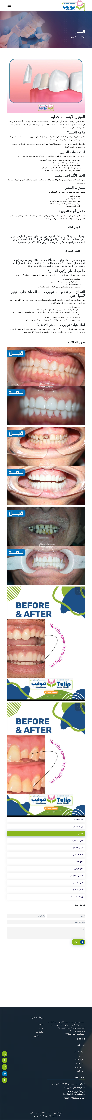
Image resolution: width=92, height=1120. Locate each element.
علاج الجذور (79, 869)
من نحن (40, 1028)
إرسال (76, 942)
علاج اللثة (79, 862)
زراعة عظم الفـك (77, 897)
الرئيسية (82, 37)
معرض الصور (38, 1036)
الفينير (80, 833)
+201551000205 (70, 1098)
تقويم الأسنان (78, 883)
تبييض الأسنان (78, 847)
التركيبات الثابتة (77, 841)
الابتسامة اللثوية (77, 855)
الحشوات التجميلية (76, 876)
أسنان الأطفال (78, 890)
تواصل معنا (39, 1032)
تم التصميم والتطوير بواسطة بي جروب (46, 1116)
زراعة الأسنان (78, 826)
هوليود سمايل (78, 819)
